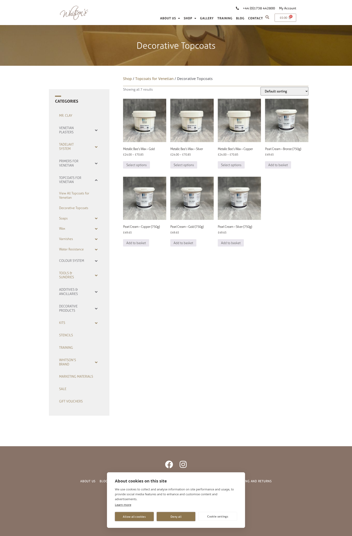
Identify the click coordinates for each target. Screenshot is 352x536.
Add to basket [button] (278, 165)
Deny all (176, 516)
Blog (240, 18)
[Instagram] (183, 464)
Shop (188, 18)
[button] (267, 17)
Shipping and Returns (254, 481)
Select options (136, 165)
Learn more (123, 505)
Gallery (207, 18)
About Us (168, 18)
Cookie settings (217, 516)
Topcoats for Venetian (154, 78)
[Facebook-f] (169, 464)
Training (224, 18)
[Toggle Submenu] (96, 130)
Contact (255, 18)
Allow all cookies (134, 516)
